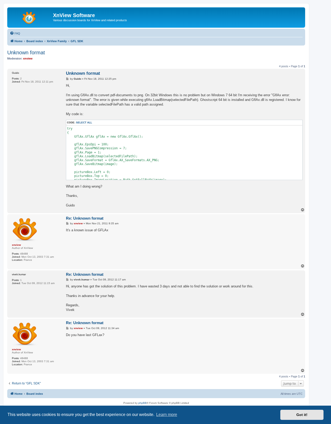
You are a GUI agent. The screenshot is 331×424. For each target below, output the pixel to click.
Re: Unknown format (84, 218)
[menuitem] (15, 33)
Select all (84, 122)
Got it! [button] (301, 415)
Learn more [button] (166, 414)
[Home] (31, 17)
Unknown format (26, 52)
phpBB (142, 402)
